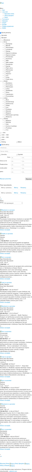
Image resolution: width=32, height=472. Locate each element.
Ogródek (20, 154)
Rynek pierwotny (6, 32)
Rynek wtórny (5, 144)
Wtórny (16, 187)
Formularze (5, 19)
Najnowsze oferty (9, 14)
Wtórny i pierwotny (6, 187)
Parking (3, 142)
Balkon (20, 142)
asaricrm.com (13, 471)
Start (3, 10)
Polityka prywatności (8, 26)
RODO (4, 28)
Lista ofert (5, 12)
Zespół (4, 23)
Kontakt (4, 24)
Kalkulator (5, 21)
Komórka (4, 154)
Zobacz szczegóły (5, 230)
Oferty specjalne (9, 15)
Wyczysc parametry (5, 179)
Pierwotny (23, 187)
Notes (6, 17)
